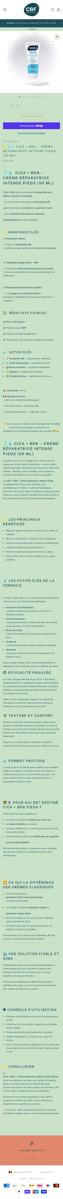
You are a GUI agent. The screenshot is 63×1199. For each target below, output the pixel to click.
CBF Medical (11, 141)
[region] (31, 1147)
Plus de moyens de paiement (31, 133)
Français (45, 1172)
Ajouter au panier (31, 116)
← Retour (31, 29)
